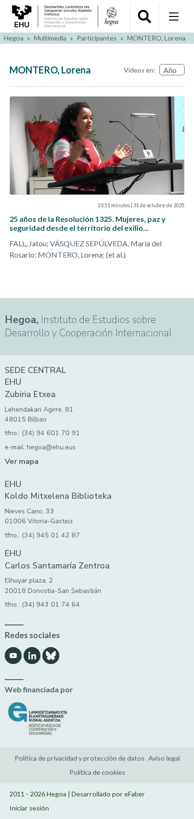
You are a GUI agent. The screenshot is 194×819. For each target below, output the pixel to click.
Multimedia (50, 38)
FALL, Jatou (28, 243)
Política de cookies (97, 772)
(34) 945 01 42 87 (51, 535)
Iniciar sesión (29, 808)
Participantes (97, 38)
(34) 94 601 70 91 (51, 433)
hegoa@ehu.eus (51, 447)
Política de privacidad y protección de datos (80, 758)
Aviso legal (164, 758)
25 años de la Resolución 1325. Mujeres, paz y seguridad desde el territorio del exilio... (87, 223)
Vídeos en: (139, 70)
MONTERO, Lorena (156, 38)
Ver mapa (22, 461)
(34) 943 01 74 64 (51, 604)
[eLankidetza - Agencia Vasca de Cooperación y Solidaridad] (97, 718)
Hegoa (14, 38)
